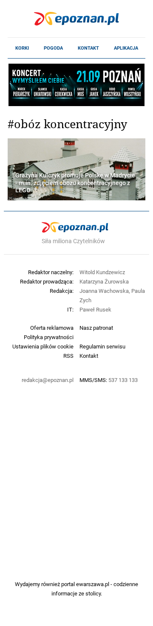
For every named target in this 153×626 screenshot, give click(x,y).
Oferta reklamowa (52, 327)
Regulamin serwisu (102, 346)
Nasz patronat (96, 327)
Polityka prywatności (49, 337)
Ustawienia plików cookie (43, 346)
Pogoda (53, 48)
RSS (68, 355)
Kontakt (88, 48)
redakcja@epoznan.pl (48, 379)
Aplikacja (126, 48)
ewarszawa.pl (92, 584)
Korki (22, 48)
